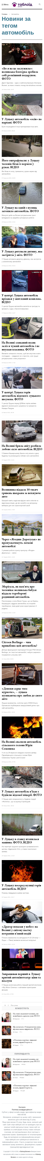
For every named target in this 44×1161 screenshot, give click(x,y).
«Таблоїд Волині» (25, 1151)
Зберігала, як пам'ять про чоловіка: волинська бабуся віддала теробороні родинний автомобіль (19, 592)
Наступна (14, 1005)
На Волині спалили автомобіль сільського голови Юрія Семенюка (21, 745)
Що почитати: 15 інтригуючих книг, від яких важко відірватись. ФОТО (27, 1028)
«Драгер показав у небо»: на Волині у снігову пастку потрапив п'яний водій (20, 930)
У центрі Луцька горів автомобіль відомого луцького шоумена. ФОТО (21, 395)
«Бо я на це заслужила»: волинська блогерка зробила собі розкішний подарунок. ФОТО (20, 73)
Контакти (22, 1107)
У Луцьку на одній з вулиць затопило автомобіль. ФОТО (20, 209)
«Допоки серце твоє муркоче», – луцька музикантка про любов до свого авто (22, 694)
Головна (4, 14)
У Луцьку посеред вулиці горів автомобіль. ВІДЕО (21, 887)
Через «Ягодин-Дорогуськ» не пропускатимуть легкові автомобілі (21, 542)
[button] (5, 4)
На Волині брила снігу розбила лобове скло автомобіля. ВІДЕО (22, 447)
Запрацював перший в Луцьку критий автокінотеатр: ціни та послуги (21, 977)
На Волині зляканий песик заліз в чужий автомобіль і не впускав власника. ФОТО (20, 346)
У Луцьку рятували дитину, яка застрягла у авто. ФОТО (22, 253)
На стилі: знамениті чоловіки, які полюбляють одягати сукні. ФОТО (26, 1014)
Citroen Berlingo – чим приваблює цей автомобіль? (19, 643)
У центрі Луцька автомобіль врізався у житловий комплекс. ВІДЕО (22, 298)
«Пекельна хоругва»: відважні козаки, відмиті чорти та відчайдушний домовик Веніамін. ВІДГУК (26, 1043)
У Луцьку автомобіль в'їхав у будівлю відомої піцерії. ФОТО (22, 793)
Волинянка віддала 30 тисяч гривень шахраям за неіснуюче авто (21, 493)
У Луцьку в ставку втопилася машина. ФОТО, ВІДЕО (20, 840)
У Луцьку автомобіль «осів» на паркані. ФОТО (22, 120)
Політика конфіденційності (22, 1110)
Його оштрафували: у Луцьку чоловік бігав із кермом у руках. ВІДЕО (20, 164)
